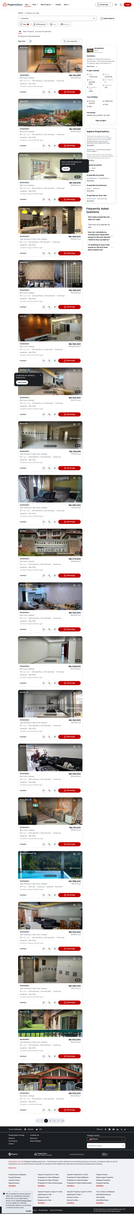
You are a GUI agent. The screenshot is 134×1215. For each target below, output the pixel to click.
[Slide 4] (50, 69)
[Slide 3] (48, 69)
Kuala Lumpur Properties (104, 1177)
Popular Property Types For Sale (50, 1192)
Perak (93, 168)
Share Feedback (35, 1141)
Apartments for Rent (74, 1194)
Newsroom (33, 1138)
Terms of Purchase (56, 1210)
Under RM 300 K (104, 178)
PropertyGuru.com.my (16, 1161)
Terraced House (92, 141)
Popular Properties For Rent (77, 1175)
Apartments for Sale (45, 1194)
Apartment (90, 143)
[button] (20, 31)
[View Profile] (24, 47)
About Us (12, 1138)
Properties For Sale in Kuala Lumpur (50, 1183)
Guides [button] (58, 5)
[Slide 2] (46, 69)
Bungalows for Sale (44, 1200)
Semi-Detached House (102, 143)
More (66, 5)
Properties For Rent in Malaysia (77, 1177)
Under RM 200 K (92, 178)
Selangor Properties (103, 1180)
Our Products (13, 1141)
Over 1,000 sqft (102, 198)
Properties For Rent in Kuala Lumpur (79, 1183)
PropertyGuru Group (16, 1135)
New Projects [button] (46, 5)
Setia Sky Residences (103, 1194)
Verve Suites (100, 1197)
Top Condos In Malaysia (105, 1192)
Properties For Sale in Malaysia (48, 1177)
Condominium (103, 141)
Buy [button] (26, 5)
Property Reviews (15, 1177)
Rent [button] (34, 5)
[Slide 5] (51, 69)
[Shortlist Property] (79, 48)
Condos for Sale (43, 1197)
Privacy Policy (26, 1201)
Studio (89, 188)
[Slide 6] (53, 69)
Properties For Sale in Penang (48, 1180)
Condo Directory (14, 1180)
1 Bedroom (96, 188)
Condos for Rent (72, 1197)
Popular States (102, 1175)
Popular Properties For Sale (48, 1175)
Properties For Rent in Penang (77, 1180)
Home (20, 13)
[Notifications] (121, 5)
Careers (11, 1144)
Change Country (93, 1135)
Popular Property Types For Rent (79, 1192)
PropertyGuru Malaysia (17, 1175)
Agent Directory (14, 1183)
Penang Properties (102, 1183)
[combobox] (57, 18)
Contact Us (34, 1135)
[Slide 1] (45, 69)
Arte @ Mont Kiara (102, 1200)
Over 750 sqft (91, 198)
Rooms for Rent (72, 1200)
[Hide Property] (74, 48)
